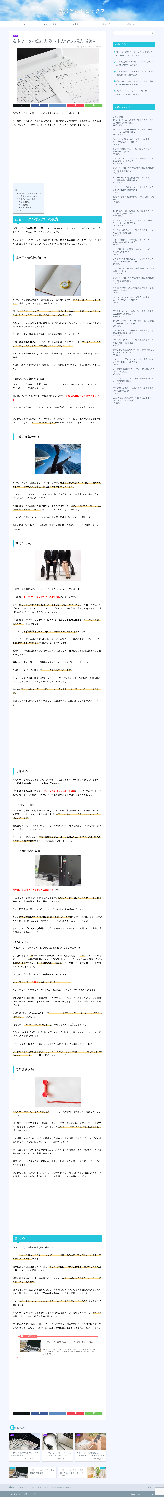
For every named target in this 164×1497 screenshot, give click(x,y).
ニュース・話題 (50, 24)
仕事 (15, 36)
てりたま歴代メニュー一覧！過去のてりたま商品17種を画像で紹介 (134, 73)
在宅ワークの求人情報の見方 (28, 193)
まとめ (19, 211)
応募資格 (24, 205)
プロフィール (15, 1494)
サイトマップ (104, 24)
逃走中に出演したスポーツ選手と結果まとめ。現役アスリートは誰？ (134, 53)
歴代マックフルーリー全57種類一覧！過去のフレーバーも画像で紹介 (134, 83)
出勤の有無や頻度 (28, 199)
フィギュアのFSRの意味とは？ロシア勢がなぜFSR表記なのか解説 (134, 63)
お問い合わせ (131, 24)
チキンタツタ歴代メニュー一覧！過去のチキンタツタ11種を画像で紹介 (134, 92)
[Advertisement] (57, 157)
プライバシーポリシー (32, 1494)
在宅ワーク (77, 24)
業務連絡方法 (26, 208)
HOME (22, 24)
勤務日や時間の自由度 (30, 196)
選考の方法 (25, 202)
